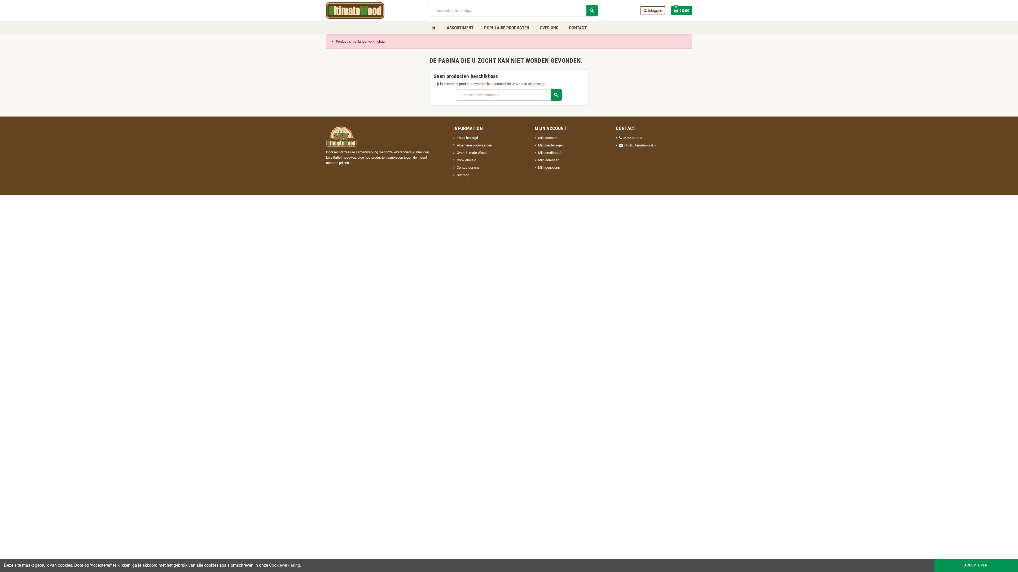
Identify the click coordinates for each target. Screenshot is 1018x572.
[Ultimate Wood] (355, 10)
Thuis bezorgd (467, 138)
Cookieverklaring (284, 565)
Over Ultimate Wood (471, 153)
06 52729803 (632, 138)
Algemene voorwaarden (474, 145)
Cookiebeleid (466, 160)
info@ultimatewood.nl (639, 145)
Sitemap (463, 175)
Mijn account (548, 138)
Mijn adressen (548, 160)
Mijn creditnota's (550, 153)
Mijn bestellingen (551, 145)
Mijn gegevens (549, 167)
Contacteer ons (468, 167)
